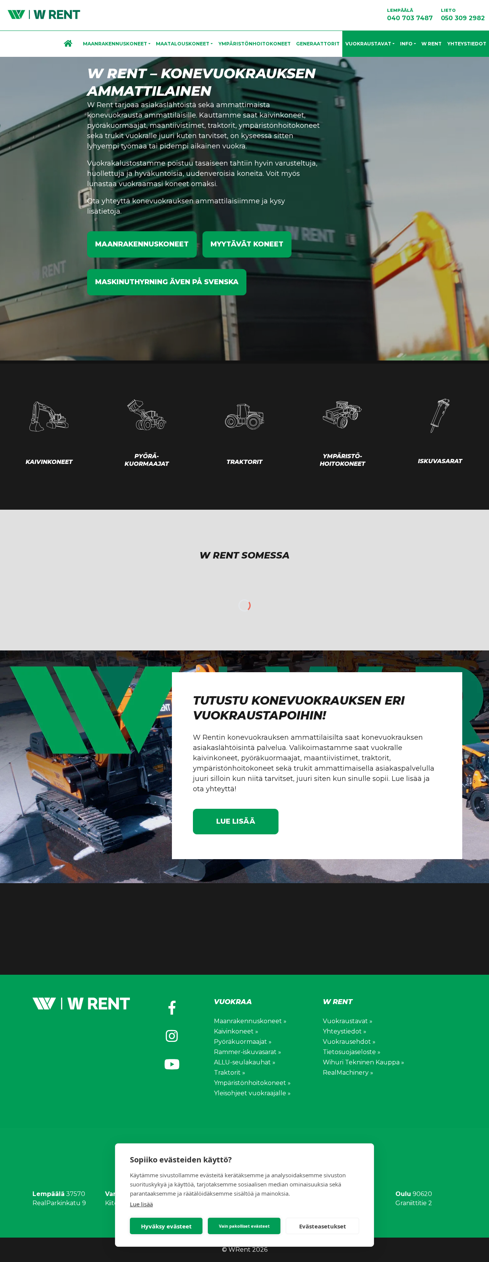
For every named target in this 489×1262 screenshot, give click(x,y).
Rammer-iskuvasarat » (247, 1052)
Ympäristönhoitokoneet (255, 44)
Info (406, 44)
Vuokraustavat (368, 44)
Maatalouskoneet (182, 44)
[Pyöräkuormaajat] (146, 414)
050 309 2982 (463, 15)
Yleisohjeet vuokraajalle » (252, 1093)
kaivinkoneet (281, 115)
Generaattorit (318, 44)
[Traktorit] (244, 416)
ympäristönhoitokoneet (279, 125)
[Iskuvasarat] (440, 416)
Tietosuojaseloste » (352, 1052)
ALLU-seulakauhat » (244, 1062)
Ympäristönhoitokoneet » (252, 1083)
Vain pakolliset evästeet (244, 1226)
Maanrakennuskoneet (115, 44)
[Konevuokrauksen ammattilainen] (40, 14)
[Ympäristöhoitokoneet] (342, 414)
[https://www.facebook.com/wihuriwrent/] (171, 1008)
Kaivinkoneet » (236, 1031)
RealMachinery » (348, 1072)
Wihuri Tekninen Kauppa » (363, 1062)
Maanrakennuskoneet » (250, 1021)
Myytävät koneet (246, 244)
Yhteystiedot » (344, 1031)
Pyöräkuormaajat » (243, 1041)
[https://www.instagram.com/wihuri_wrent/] (171, 1036)
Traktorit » (229, 1072)
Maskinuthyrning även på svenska (166, 282)
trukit (114, 136)
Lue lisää (141, 1204)
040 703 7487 (410, 15)
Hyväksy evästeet (166, 1226)
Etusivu (70, 44)
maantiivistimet (177, 125)
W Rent (431, 44)
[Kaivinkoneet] (48, 416)
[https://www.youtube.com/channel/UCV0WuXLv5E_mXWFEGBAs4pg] (171, 1064)
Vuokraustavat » (347, 1021)
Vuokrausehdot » (349, 1041)
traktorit (221, 125)
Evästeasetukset (322, 1226)
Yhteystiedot (466, 44)
